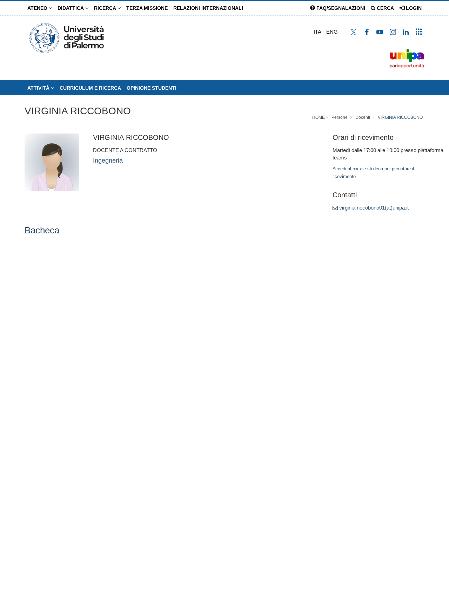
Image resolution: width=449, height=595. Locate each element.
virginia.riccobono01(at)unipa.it (374, 208)
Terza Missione (147, 8)
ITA (317, 32)
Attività (39, 88)
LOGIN (413, 8)
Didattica (71, 8)
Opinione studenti (151, 88)
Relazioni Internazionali (208, 8)
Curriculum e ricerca (90, 88)
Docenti (362, 117)
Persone (339, 117)
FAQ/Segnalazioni (340, 8)
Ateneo (38, 8)
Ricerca (106, 8)
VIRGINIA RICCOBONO (78, 110)
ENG (332, 32)
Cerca (384, 8)
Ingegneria (108, 160)
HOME (318, 117)
